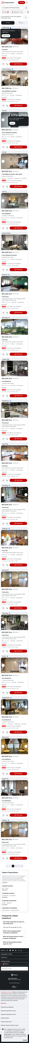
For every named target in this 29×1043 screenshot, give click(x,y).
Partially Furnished (14, 910)
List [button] (9, 23)
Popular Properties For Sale (8, 1011)
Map (22, 23)
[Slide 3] (14, 42)
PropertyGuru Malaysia (7, 1007)
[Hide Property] (22, 31)
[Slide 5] (15, 84)
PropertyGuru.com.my (6, 992)
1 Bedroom (9, 903)
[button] (19, 31)
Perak (7, 888)
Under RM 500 (5, 895)
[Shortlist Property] (25, 31)
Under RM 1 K (13, 895)
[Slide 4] (15, 42)
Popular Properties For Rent (8, 1014)
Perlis (3, 888)
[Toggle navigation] (26, 2)
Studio (3, 903)
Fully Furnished (5, 910)
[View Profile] (14, 27)
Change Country (5, 961)
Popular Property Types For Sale (9, 1025)
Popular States (5, 1018)
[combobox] (14, 7)
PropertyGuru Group (6, 954)
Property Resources (6, 1021)
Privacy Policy (7, 1034)
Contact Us (4, 957)
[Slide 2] (13, 42)
